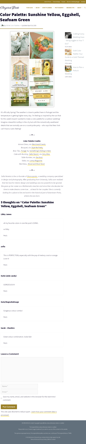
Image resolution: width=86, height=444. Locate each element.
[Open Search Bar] (85, 7)
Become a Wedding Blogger (73, 1)
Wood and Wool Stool (36, 164)
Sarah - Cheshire (8, 328)
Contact (53, 439)
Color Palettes (15, 25)
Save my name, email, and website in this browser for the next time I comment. (29, 398)
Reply (5, 235)
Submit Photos (47, 1)
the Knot (39, 157)
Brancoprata (32, 176)
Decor (37, 7)
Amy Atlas (46, 154)
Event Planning (47, 7)
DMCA (49, 439)
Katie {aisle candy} (9, 276)
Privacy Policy (43, 439)
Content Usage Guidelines (34, 429)
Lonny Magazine (36, 160)
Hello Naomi (34, 154)
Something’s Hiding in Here (40, 151)
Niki (7, 25)
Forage (23, 151)
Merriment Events (39, 144)
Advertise (83, 1)
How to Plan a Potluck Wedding (74, 70)
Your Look (29, 7)
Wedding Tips (70, 7)
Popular (63, 1)
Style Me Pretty (37, 147)
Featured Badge (56, 1)
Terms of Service (35, 439)
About (79, 7)
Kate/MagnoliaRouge (10, 302)
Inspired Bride (9, 7)
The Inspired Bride (34, 427)
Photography (59, 7)
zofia (3, 246)
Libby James (6, 214)
